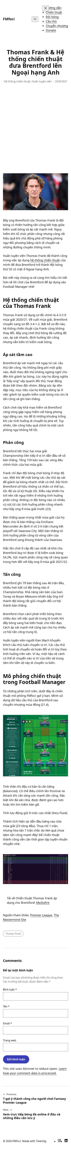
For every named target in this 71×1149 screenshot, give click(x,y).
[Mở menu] (35, 19)
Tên (6, 1006)
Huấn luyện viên (42, 81)
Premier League (41, 915)
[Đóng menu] (45, 8)
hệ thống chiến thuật (45, 260)
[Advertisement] (35, 129)
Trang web (9, 1040)
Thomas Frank (13, 933)
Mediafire (42, 903)
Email (7, 1023)
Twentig (41, 1141)
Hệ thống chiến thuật (17, 81)
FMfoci (9, 19)
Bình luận (10, 989)
